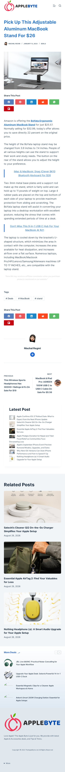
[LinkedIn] (31, 102)
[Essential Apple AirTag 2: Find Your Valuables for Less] (32, 558)
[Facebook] (9, 102)
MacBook (24, 298)
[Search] (60, 5)
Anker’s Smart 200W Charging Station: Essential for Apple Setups (38, 699)
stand (38, 298)
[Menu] (54, 5)
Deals (43, 44)
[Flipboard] (9, 108)
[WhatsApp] (54, 102)
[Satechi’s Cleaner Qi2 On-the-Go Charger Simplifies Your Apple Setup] (32, 507)
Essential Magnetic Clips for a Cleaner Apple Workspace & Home (35, 687)
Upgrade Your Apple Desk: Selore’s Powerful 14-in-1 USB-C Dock (38, 675)
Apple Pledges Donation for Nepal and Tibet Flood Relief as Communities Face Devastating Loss (31, 439)
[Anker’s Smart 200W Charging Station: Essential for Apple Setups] (8, 699)
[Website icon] (32, 354)
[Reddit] (43, 102)
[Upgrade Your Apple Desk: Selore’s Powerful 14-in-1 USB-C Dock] (8, 675)
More (8, 763)
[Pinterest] (20, 102)
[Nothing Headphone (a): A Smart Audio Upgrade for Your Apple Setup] (32, 608)
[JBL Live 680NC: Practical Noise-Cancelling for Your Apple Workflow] (8, 663)
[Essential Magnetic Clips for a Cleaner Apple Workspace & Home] (8, 687)
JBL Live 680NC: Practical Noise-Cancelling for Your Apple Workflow (36, 663)
